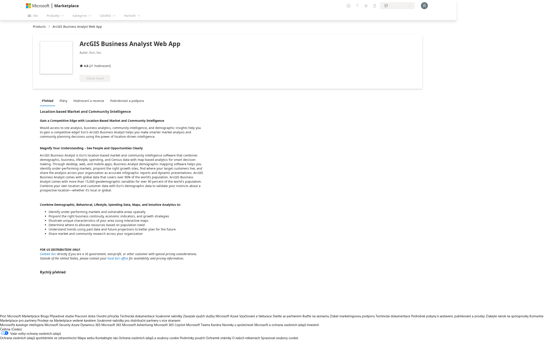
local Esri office (117, 258)
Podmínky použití (192, 338)
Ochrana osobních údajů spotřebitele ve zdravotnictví (38, 338)
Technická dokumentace (137, 316)
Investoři (313, 325)
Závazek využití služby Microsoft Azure (211, 316)
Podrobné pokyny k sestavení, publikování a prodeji (448, 316)
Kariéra (216, 325)
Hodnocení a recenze (88, 101)
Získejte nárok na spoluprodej (507, 316)
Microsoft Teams (198, 325)
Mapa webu (86, 338)
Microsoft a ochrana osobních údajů (280, 325)
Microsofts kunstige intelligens (22, 325)
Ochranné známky (218, 338)
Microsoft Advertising (137, 325)
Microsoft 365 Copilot (169, 325)
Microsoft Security (57, 325)
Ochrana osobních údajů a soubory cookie (149, 338)
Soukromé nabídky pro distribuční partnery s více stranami (138, 320)
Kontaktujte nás (106, 338)
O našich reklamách (246, 338)
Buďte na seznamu (316, 316)
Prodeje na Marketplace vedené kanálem (66, 320)
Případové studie (62, 316)
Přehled (47, 101)
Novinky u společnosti (237, 325)
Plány (63, 101)
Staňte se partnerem (287, 316)
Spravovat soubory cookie (279, 338)
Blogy (45, 316)
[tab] (49, 100)
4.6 (86, 66)
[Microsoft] (37, 5)
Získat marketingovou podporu (352, 316)
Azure (75, 325)
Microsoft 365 (111, 325)
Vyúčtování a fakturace (255, 316)
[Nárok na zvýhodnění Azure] (97, 60)
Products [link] (39, 26)
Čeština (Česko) (11, 329)
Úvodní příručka (107, 316)
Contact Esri (48, 254)
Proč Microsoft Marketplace (20, 316)
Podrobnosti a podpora (127, 101)
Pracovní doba (85, 316)
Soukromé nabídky (168, 316)
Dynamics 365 (90, 325)
